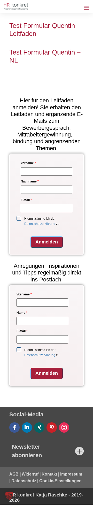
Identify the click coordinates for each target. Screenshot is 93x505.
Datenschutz (23, 481)
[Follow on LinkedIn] (27, 427)
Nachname (30, 181)
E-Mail (26, 200)
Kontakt (49, 474)
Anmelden (46, 241)
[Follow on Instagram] (64, 427)
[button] (9, 495)
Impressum (71, 474)
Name (22, 313)
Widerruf (30, 474)
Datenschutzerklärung (39, 224)
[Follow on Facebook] (14, 427)
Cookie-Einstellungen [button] (60, 481)
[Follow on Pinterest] (52, 427)
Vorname (28, 163)
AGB (14, 474)
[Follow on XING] (39, 427)
